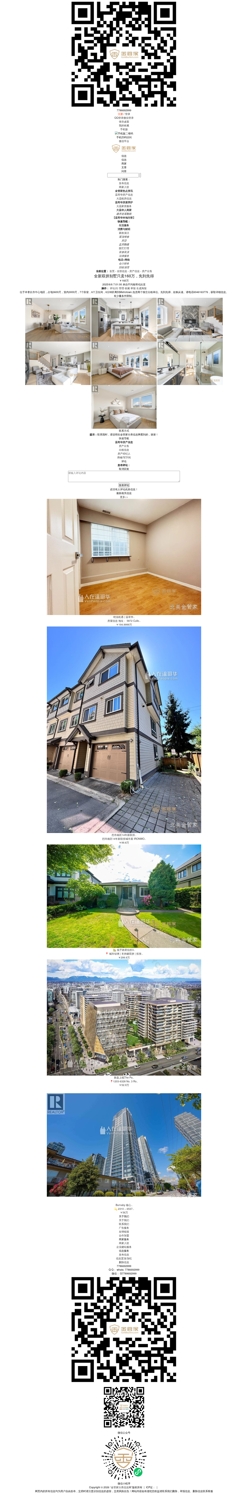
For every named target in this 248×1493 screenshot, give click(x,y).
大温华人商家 (124, 210)
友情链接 (124, 1231)
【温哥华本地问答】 (124, 217)
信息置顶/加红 (124, 1258)
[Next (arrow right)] (241, 746)
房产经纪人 (124, 453)
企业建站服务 (124, 1247)
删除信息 (124, 1262)
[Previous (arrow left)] (6, 746)
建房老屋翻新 (124, 213)
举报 (133, 288)
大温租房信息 (124, 198)
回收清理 (124, 267)
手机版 (124, 129)
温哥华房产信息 (124, 194)
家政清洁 (124, 233)
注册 (120, 114)
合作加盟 (124, 1235)
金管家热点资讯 (124, 190)
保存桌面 (124, 121)
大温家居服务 (124, 206)
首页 (112, 271)
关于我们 (124, 1220)
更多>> (124, 497)
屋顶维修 (124, 236)
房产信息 (134, 271)
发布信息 (124, 1254)
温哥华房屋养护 (124, 202)
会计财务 (124, 263)
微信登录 (128, 117)
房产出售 (147, 271)
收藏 (127, 288)
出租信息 (124, 449)
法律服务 (124, 256)
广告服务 (124, 1227)
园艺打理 (124, 248)
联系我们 (124, 1224)
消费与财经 (124, 229)
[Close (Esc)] (244, 4)
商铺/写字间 (124, 457)
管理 (121, 288)
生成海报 (141, 288)
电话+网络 (124, 259)
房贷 (124, 240)
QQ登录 (118, 117)
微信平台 (124, 141)
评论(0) (114, 288)
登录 (127, 114)
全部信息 (122, 271)
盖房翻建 (124, 244)
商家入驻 (124, 1243)
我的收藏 (124, 125)
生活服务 (124, 225)
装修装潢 (124, 252)
